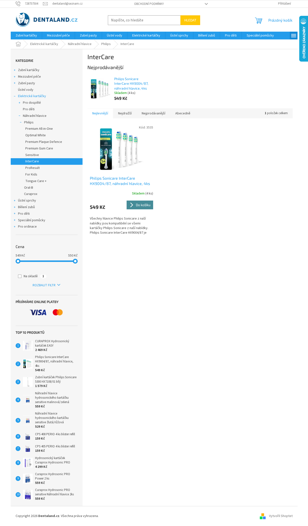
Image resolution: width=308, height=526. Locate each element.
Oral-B (28, 187)
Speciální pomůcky (31, 220)
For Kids (31, 174)
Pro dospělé (32, 102)
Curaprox (30, 194)
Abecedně (182, 113)
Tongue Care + (36, 181)
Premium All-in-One (39, 128)
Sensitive (32, 155)
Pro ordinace (27, 226)
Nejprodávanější (153, 113)
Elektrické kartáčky (32, 96)
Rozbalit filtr (44, 285)
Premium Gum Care (39, 148)
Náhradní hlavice (35, 115)
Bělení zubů (26, 207)
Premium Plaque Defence (43, 141)
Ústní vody (25, 89)
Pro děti (29, 109)
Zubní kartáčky (28, 70)
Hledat (190, 20)
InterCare (32, 161)
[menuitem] (26, 35)
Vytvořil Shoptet (281, 516)
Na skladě (34, 276)
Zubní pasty (26, 83)
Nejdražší (125, 113)
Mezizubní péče (29, 76)
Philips (29, 122)
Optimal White (35, 135)
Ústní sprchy (27, 200)
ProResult (32, 168)
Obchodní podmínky (149, 4)
